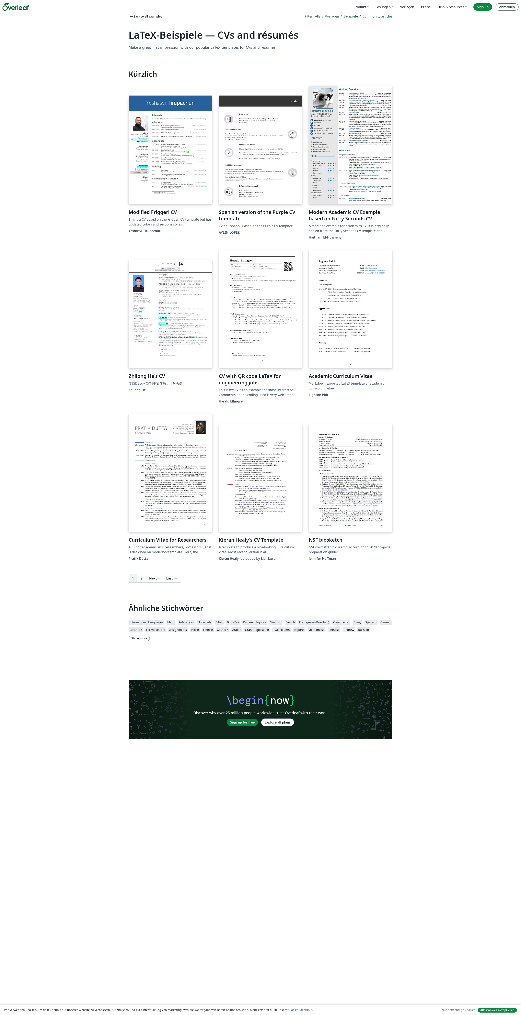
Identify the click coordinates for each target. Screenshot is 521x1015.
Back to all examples (145, 16)
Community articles (377, 16)
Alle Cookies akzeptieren (497, 1010)
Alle (318, 16)
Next (154, 578)
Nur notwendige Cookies (458, 1010)
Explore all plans (278, 722)
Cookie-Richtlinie (300, 1010)
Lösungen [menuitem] (383, 7)
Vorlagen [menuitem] (407, 7)
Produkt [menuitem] (360, 7)
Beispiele (351, 16)
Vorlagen (332, 16)
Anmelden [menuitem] (507, 7)
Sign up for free (242, 722)
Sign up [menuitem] (483, 7)
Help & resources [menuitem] (451, 7)
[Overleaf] (15, 7)
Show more (139, 638)
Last (171, 578)
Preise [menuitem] (426, 7)
